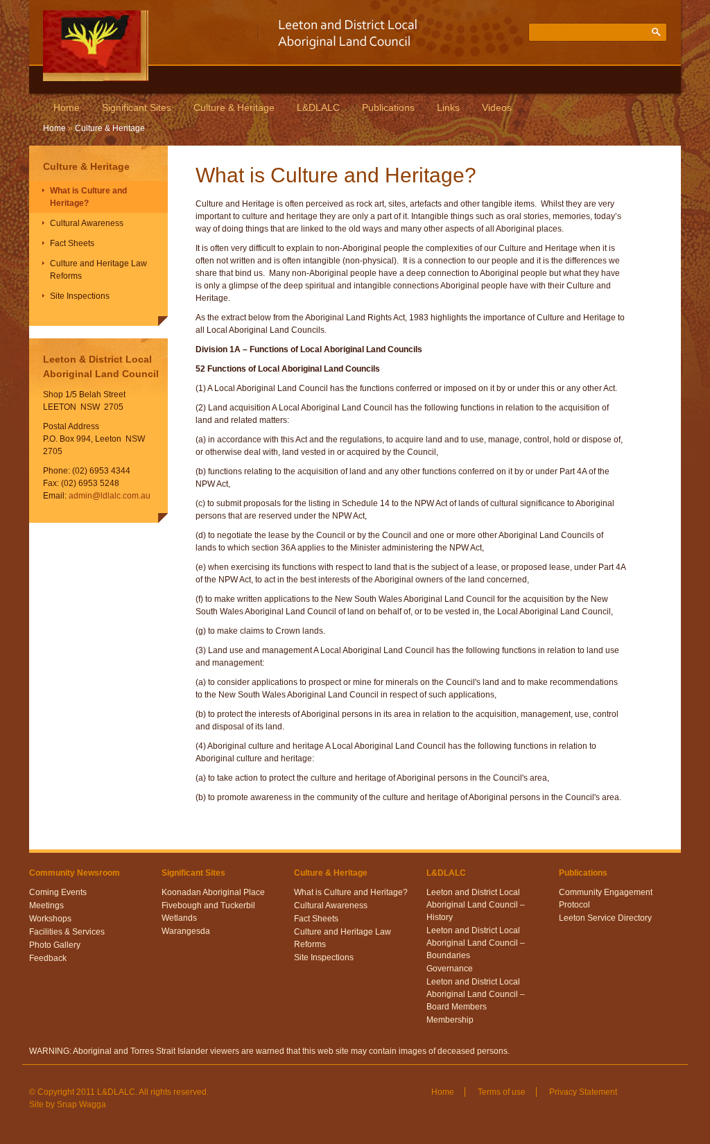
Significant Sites (136, 107)
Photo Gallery (54, 945)
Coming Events (58, 892)
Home (66, 107)
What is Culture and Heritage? (88, 197)
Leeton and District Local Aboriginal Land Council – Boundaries (475, 943)
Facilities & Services (67, 932)
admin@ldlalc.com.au (109, 496)
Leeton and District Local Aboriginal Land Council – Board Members (475, 994)
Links (448, 107)
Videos (497, 107)
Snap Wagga (81, 1104)
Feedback (48, 958)
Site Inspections (80, 296)
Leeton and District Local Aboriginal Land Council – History (475, 904)
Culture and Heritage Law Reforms (98, 270)
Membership (450, 1020)
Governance (449, 968)
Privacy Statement (583, 1092)
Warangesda (186, 931)
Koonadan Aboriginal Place (213, 892)
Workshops (50, 919)
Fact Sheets (72, 243)
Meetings (46, 905)
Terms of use (502, 1092)
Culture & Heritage (234, 107)
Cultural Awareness (86, 223)
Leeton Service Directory (605, 918)
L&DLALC (318, 107)
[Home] (95, 78)
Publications (388, 107)
